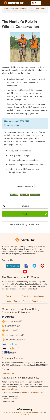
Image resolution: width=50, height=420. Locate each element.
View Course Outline (25, 186)
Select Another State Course (33, 296)
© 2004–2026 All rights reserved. (14, 412)
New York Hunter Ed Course (22, 8)
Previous (25, 205)
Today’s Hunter (38, 301)
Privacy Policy (39, 412)
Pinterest (42, 266)
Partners (26, 301)
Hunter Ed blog (13, 266)
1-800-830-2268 (8, 373)
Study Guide (40, 8)
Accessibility (30, 412)
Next (25, 213)
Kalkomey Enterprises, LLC (32, 392)
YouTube (25, 272)
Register (17, 301)
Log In (16, 296)
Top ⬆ (8, 296)
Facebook (26, 266)
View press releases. (10, 389)
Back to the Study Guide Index (25, 224)
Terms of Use (25, 414)
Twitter (34, 266)
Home (6, 8)
